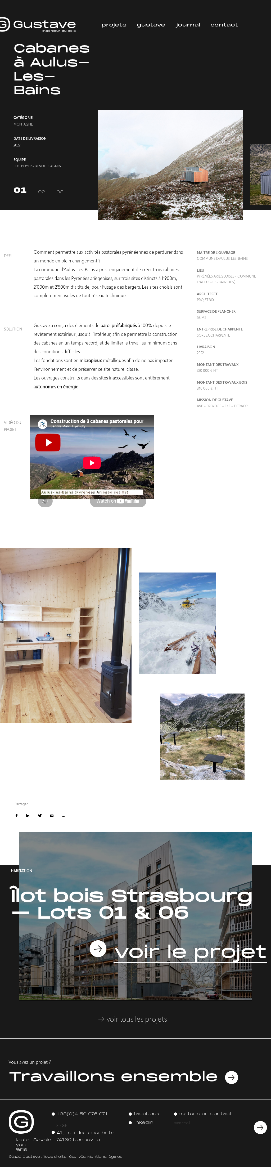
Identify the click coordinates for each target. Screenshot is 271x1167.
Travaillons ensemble (113, 1077)
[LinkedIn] (27, 816)
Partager (63, 816)
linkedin (143, 1123)
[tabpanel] (174, 115)
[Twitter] (40, 816)
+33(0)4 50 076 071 (82, 1114)
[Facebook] (17, 816)
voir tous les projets (136, 1020)
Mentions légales (104, 1157)
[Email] (52, 816)
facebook (146, 1114)
